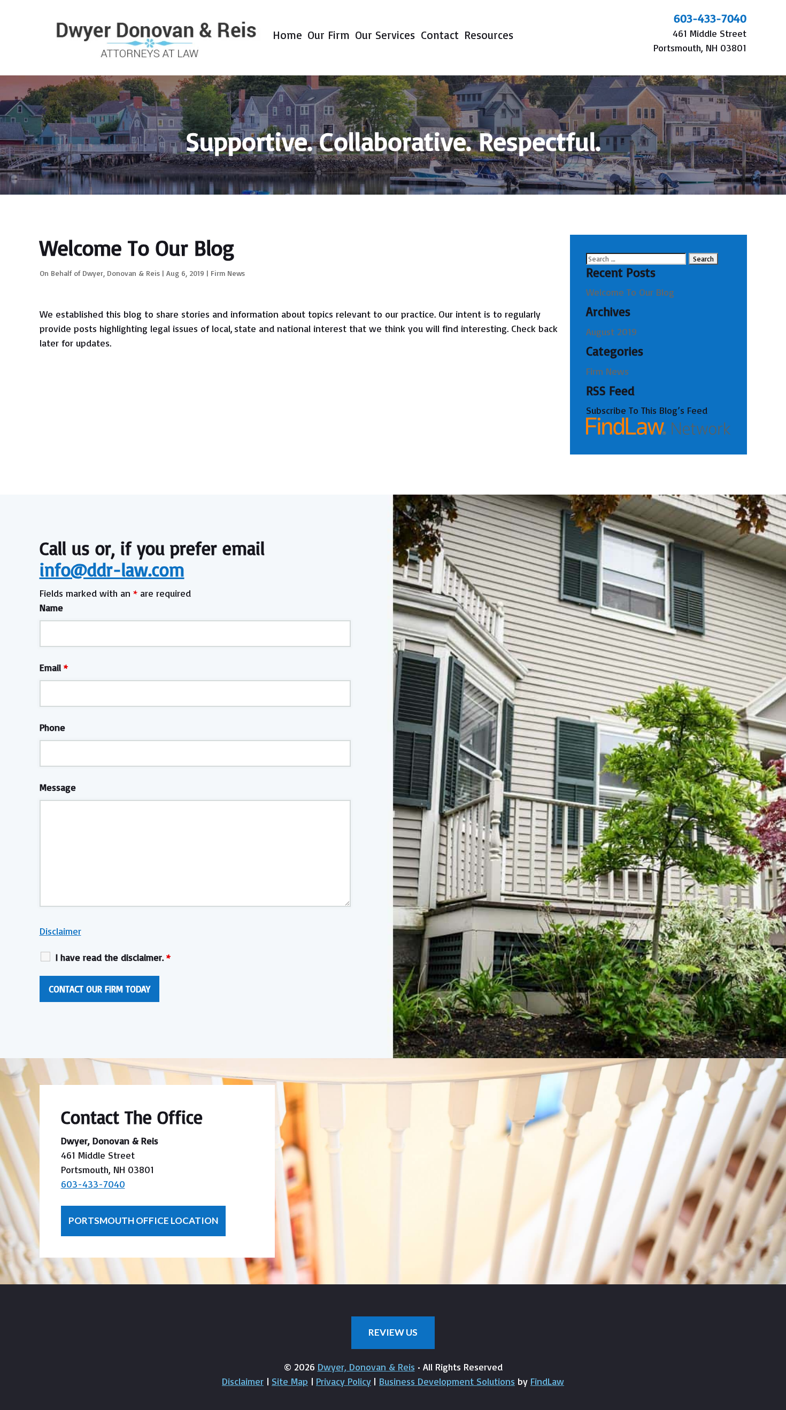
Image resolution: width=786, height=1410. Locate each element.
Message (58, 787)
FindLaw (547, 1381)
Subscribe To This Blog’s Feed (646, 410)
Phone (52, 727)
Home (287, 36)
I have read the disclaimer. (113, 957)
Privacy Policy (343, 1381)
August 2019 (611, 331)
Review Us (393, 1332)
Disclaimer (60, 931)
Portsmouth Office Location (143, 1220)
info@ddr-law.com (112, 569)
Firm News (228, 273)
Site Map (290, 1381)
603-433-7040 (709, 18)
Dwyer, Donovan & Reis (121, 273)
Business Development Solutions (447, 1381)
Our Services (385, 36)
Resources (488, 36)
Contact (440, 36)
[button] (775, 1332)
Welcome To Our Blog (630, 292)
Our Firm (328, 36)
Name (51, 607)
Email (54, 667)
